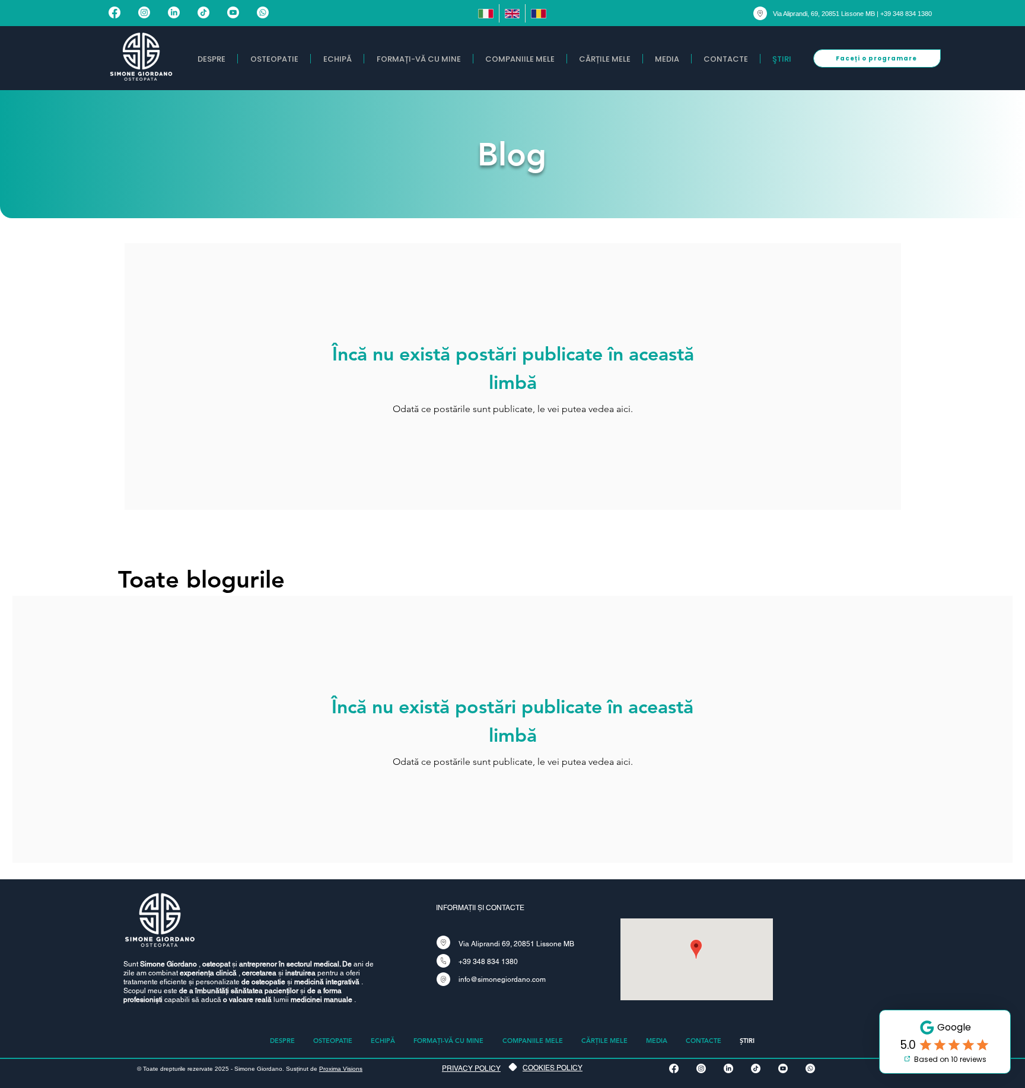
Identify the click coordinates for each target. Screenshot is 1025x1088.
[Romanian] (538, 13)
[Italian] (486, 13)
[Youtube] (233, 12)
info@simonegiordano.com (502, 979)
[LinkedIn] (174, 12)
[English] (512, 13)
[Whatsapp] (263, 12)
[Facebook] (114, 12)
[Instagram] (144, 12)
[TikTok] (203, 12)
